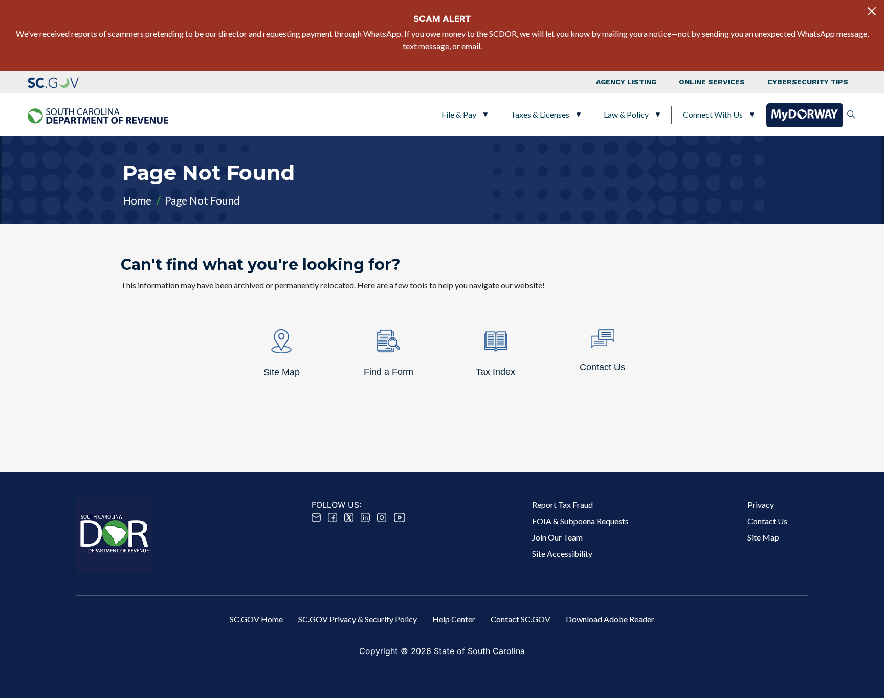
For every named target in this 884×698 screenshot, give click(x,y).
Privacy (760, 504)
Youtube (399, 517)
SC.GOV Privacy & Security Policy (357, 619)
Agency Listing (626, 82)
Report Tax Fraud (562, 504)
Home (137, 200)
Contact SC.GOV (520, 619)
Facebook (332, 517)
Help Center (453, 619)
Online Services (712, 82)
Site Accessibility (562, 553)
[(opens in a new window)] (53, 82)
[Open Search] (851, 114)
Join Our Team (557, 537)
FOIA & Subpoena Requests (580, 521)
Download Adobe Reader (610, 619)
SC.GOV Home (256, 619)
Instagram (381, 517)
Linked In (365, 517)
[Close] (872, 11)
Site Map (763, 537)
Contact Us (767, 521)
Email (316, 517)
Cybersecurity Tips (807, 82)
